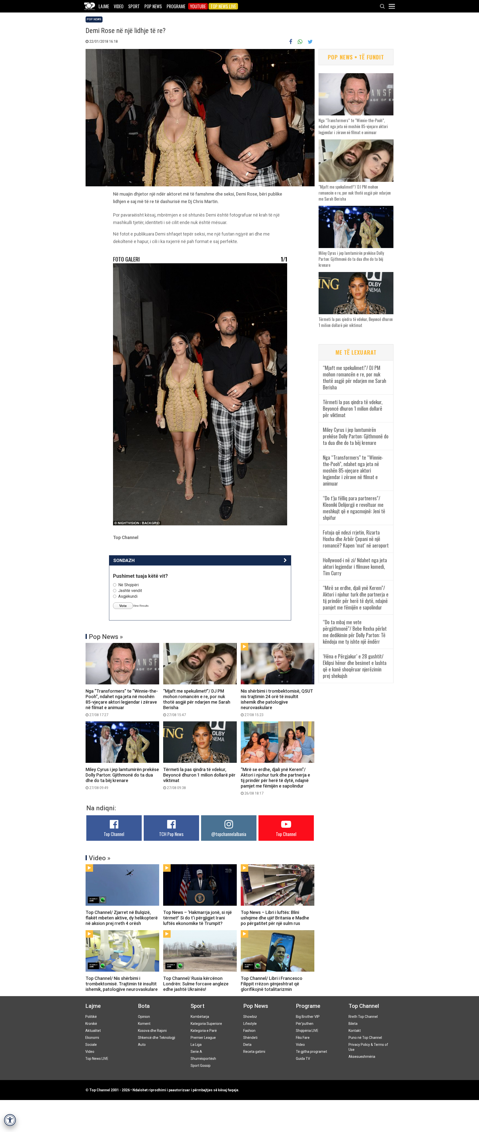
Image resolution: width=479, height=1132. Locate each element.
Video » (100, 858)
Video (118, 6)
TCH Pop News (171, 834)
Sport (134, 6)
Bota (144, 1006)
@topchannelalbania (228, 834)
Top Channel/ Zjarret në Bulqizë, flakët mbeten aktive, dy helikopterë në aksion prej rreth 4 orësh (122, 918)
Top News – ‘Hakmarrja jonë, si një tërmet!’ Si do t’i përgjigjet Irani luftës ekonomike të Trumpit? (197, 918)
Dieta (247, 1045)
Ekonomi (92, 1038)
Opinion (144, 1017)
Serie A (196, 1052)
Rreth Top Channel (363, 1017)
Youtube (198, 6)
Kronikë (91, 1024)
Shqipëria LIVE (307, 1031)
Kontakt (355, 1031)
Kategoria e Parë (204, 1031)
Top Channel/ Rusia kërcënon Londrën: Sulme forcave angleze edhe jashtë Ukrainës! (196, 984)
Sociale (91, 1045)
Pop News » (106, 636)
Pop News (153, 6)
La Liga (196, 1045)
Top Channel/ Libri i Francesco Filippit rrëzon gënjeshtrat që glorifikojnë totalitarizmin (271, 984)
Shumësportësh (203, 1059)
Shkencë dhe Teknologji (156, 1038)
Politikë (91, 1017)
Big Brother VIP (308, 1017)
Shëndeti (250, 1038)
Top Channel (114, 834)
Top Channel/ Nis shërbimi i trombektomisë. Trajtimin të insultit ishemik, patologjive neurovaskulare (122, 984)
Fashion (249, 1031)
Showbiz (250, 1017)
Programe (176, 6)
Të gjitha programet (311, 1052)
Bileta (353, 1024)
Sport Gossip (201, 1066)
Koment (144, 1024)
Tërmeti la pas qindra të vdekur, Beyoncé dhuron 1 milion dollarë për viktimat (199, 778)
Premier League (203, 1038)
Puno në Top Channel (365, 1038)
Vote (123, 606)
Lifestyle (250, 1024)
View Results (141, 605)
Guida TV (303, 1059)
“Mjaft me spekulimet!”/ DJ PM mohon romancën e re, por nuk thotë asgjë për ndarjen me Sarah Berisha (196, 702)
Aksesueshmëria (362, 1057)
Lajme (104, 6)
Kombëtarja (200, 1017)
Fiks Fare (303, 1038)
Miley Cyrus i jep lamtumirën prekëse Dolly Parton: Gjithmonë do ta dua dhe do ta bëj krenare (122, 778)
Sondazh (124, 560)
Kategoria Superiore (206, 1024)
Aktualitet (93, 1031)
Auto (142, 1045)
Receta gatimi (254, 1052)
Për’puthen (304, 1024)
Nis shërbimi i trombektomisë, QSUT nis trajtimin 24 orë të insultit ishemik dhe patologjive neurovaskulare (277, 702)
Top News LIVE (223, 6)
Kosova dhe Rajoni (152, 1031)
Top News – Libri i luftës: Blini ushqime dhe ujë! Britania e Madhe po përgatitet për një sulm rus (275, 918)
